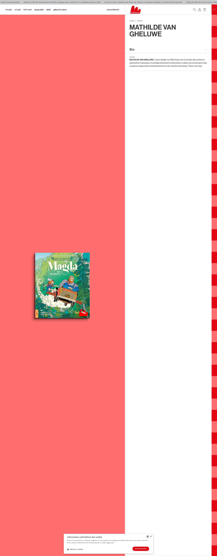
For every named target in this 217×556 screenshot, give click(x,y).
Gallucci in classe (60, 9)
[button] (75, 549)
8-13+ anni (28, 9)
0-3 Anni (8, 9)
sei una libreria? (113, 9)
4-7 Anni (18, 9)
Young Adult (39, 9)
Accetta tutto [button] (140, 549)
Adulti (48, 9)
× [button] (151, 536)
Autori (131, 21)
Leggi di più (110, 543)
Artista (140, 21)
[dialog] (108, 544)
